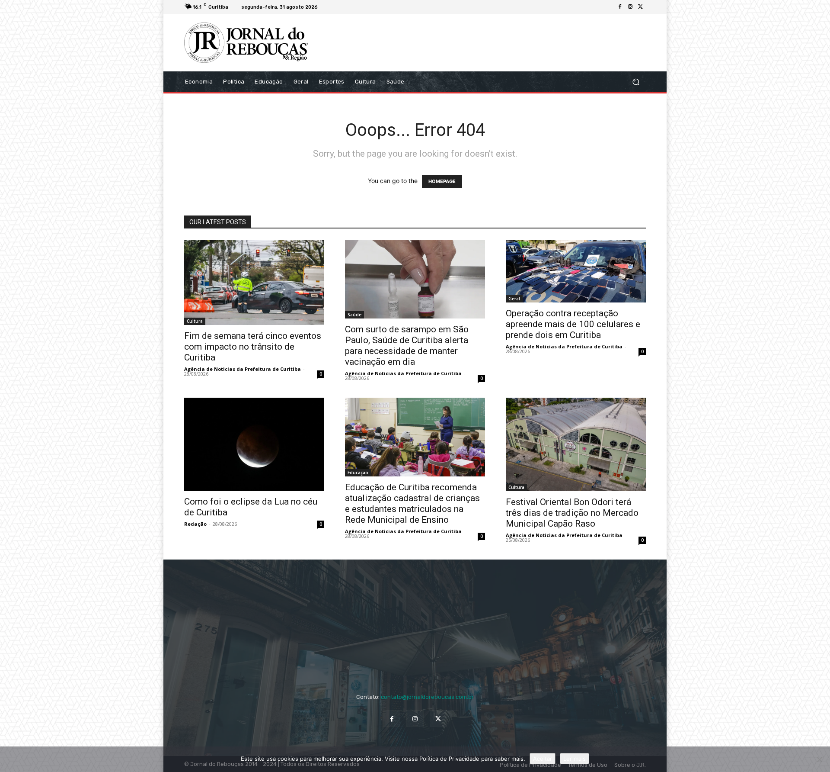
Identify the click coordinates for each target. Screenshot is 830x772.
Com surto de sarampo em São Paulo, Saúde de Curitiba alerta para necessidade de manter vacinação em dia (407, 345)
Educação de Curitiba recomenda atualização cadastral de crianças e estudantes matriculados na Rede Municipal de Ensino (412, 503)
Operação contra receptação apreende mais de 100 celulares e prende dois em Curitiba (573, 324)
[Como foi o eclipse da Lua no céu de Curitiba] (254, 444)
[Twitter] (640, 7)
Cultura (195, 321)
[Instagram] (630, 7)
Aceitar (542, 758)
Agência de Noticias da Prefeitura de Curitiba (242, 369)
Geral (514, 299)
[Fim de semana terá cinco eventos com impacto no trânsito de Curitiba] (254, 282)
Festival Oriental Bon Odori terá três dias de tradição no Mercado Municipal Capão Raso (572, 513)
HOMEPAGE (442, 181)
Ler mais (574, 758)
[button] (636, 81)
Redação (195, 524)
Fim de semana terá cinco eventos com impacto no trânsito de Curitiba (252, 347)
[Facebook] (620, 7)
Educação (358, 473)
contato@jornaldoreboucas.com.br (427, 697)
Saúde (354, 315)
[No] (819, 759)
